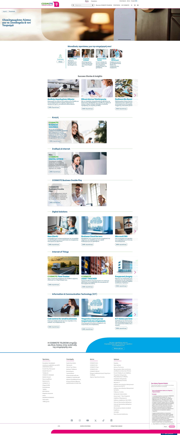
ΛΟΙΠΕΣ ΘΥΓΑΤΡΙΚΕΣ (85, 426)
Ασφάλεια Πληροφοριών (120, 398)
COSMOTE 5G (93, 365)
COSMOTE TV (46, 383)
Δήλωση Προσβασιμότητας (73, 379)
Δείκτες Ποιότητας (119, 367)
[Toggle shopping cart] (135, 5)
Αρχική (5, 11)
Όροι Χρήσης (117, 365)
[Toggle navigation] (138, 5)
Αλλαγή (60, 61)
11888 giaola (46, 401)
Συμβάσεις (116, 410)
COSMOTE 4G (94, 369)
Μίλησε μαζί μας (118, 348)
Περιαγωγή (69, 365)
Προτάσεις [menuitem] (46, 359)
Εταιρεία (133, 0)
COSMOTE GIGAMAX (48, 375)
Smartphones (46, 387)
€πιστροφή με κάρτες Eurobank (122, 408)
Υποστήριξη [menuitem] (70, 359)
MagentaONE (46, 385)
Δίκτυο (128, 0)
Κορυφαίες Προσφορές (49, 363)
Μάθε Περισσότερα (54, 107)
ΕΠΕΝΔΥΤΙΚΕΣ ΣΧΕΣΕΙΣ (116, 426)
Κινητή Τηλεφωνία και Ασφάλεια (122, 373)
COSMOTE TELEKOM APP (73, 377)
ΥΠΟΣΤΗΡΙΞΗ (116, 5)
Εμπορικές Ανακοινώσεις (120, 394)
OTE (59, 426)
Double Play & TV (47, 371)
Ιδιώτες (87, 1)
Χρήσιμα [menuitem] (116, 359)
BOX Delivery (46, 391)
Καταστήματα (123, 0)
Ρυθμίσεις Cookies (119, 392)
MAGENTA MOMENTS (48, 397)
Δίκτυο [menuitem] (92, 359)
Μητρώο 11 (117, 382)
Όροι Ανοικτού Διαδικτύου (121, 414)
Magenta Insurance (48, 393)
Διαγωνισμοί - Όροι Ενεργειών (122, 396)
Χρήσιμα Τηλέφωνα (71, 369)
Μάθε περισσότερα (55, 141)
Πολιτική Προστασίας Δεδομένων (122, 402)
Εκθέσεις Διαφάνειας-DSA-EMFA (122, 400)
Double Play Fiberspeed (49, 369)
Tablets (44, 389)
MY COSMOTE (125, 5)
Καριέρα (116, 363)
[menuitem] (72, 420)
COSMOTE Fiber (94, 367)
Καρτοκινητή (46, 381)
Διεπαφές (116, 412)
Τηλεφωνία (45, 373)
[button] (132, 5)
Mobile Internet (47, 377)
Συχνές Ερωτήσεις (71, 363)
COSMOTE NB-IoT (94, 371)
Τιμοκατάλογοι (70, 373)
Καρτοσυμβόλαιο (47, 379)
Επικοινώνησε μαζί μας (72, 375)
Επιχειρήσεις (94, 1)
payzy (44, 395)
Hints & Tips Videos (71, 367)
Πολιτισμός (46, 399)
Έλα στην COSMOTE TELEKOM (104, 5)
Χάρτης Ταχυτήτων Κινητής (97, 377)
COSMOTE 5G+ (94, 363)
